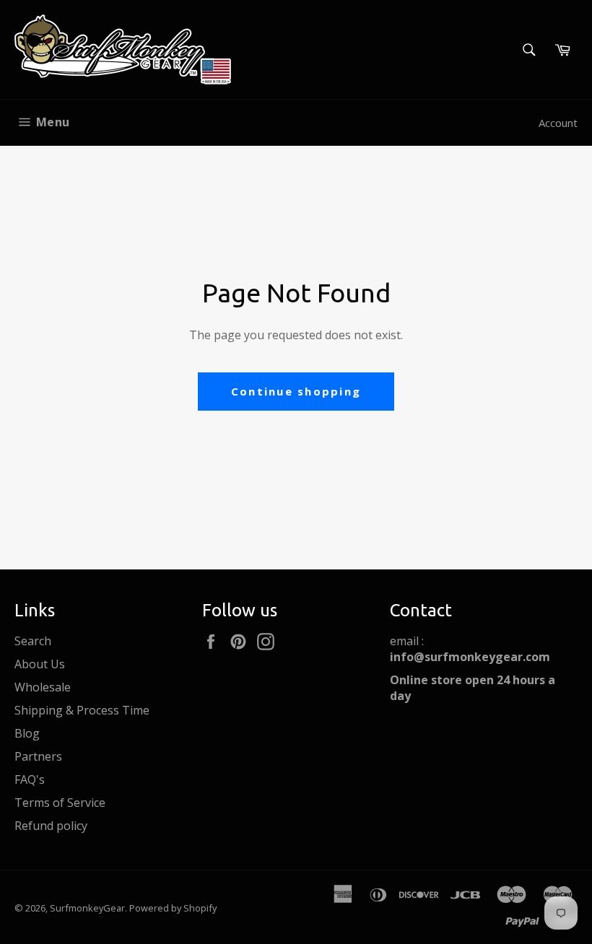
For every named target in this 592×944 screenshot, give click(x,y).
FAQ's (29, 779)
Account (558, 122)
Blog (27, 733)
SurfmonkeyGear (87, 907)
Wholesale (42, 687)
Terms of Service (59, 802)
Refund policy (50, 826)
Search (32, 641)
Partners (38, 756)
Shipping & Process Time (81, 710)
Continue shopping (296, 391)
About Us (39, 664)
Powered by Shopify (173, 907)
